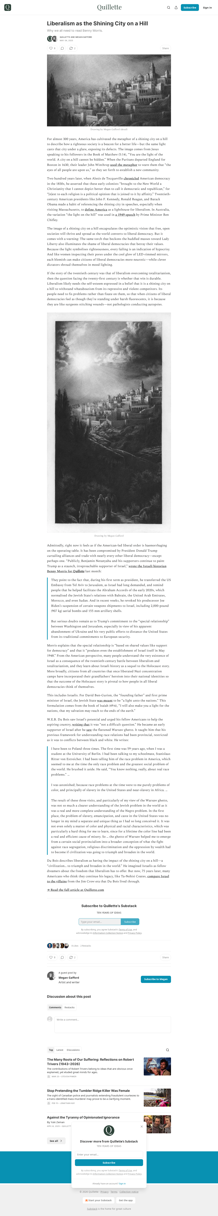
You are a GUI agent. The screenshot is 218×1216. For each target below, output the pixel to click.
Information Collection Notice (108, 1173)
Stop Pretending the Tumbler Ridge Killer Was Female (88, 1091)
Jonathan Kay (67, 1103)
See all (54, 1141)
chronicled (131, 178)
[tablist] (61, 1007)
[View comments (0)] (62, 48)
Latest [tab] (59, 1049)
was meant (105, 700)
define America (96, 209)
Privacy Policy (135, 1173)
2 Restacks (85, 945)
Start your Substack (100, 1200)
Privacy (104, 1191)
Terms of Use (125, 1170)
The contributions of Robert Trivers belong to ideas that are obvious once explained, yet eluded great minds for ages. (90, 1070)
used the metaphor (123, 164)
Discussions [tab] (73, 1049)
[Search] (168, 7)
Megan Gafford (83, 37)
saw (89, 729)
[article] (109, 1070)
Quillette (65, 37)
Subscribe (190, 7)
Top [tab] (51, 1049)
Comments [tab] (55, 1007)
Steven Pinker (68, 1076)
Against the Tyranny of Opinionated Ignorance (83, 1117)
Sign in (207, 7)
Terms (114, 1191)
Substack (92, 1208)
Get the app (126, 1200)
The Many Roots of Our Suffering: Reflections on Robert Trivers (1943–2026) (90, 1062)
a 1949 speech (125, 214)
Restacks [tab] (69, 1007)
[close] (141, 1126)
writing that (81, 724)
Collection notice (129, 1191)
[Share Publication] (176, 7)
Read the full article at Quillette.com (77, 890)
